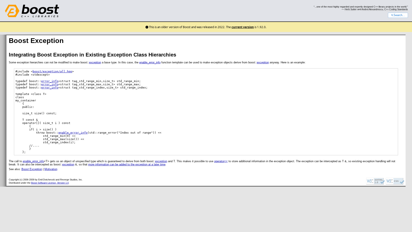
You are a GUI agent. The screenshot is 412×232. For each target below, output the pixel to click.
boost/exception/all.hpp (52, 71)
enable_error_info (150, 62)
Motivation (50, 169)
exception (95, 62)
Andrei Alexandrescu (372, 9)
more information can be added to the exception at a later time (126, 164)
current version (243, 27)
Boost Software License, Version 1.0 (50, 183)
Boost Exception (31, 169)
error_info (49, 81)
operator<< (221, 161)
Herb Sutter (351, 9)
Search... (399, 15)
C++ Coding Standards (396, 9)
